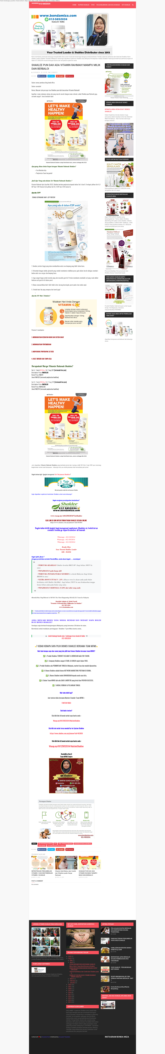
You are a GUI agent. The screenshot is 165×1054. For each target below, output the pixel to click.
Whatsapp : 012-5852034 (66, 542)
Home (74, 5)
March (72, 979)
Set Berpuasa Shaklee (62, 474)
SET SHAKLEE (126, 5)
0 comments (53, 72)
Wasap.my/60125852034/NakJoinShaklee (66, 720)
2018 (70, 992)
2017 (70, 994)
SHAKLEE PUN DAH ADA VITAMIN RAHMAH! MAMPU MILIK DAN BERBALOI (88, 873)
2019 (70, 990)
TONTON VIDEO (66, 703)
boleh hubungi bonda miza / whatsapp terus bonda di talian (66, 636)
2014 (70, 1000)
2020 (70, 988)
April (71, 962)
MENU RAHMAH (42, 845)
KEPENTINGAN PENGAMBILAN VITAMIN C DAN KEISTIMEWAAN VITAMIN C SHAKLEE (42, 873)
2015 (70, 998)
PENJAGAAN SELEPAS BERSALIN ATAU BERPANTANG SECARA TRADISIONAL (121, 930)
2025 (70, 956)
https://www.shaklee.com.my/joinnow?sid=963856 (66, 733)
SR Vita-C (43, 370)
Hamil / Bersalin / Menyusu (65, 843)
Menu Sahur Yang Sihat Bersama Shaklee (82, 966)
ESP (55, 843)
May (71, 960)
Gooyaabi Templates (64, 1037)
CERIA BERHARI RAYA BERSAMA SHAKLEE (82, 964)
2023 (70, 958)
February (73, 981)
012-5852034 (66, 638)
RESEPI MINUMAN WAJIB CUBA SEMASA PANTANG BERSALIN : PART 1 (122, 978)
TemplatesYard (46, 1037)
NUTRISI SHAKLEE (83, 5)
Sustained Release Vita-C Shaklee (56, 845)
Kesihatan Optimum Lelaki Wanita (82, 843)
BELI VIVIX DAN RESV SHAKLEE (45, 843)
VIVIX (93, 5)
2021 (70, 986)
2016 (70, 996)
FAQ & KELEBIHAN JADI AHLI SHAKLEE (108, 5)
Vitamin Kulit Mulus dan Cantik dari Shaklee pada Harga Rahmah (65, 873)
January (72, 982)
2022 (70, 984)
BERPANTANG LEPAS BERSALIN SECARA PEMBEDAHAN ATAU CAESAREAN (120, 959)
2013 (70, 1002)
